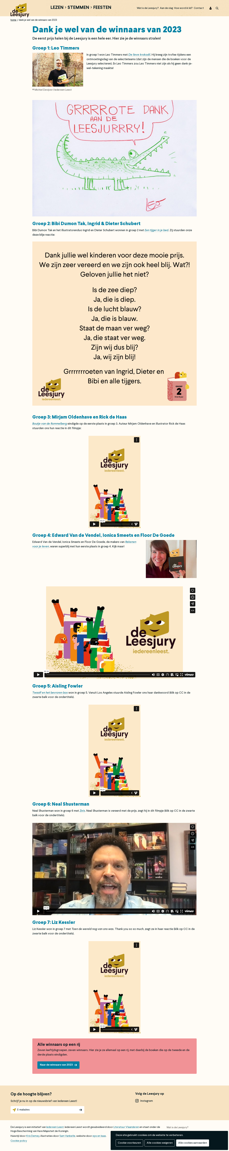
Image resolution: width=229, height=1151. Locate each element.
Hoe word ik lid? (183, 8)
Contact (199, 8)
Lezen (57, 8)
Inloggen (208, 8)
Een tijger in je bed (156, 230)
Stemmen (78, 8)
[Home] (20, 10)
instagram (146, 1101)
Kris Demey (32, 1136)
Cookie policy (19, 1141)
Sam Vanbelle (67, 1136)
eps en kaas (99, 1136)
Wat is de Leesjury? (148, 8)
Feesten (102, 8)
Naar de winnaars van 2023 (56, 1065)
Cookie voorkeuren (129, 1143)
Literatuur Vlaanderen (126, 1127)
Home (13, 20)
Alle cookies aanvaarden (192, 1143)
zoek (215, 8)
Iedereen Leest (55, 1127)
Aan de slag (166, 8)
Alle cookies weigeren (160, 1143)
